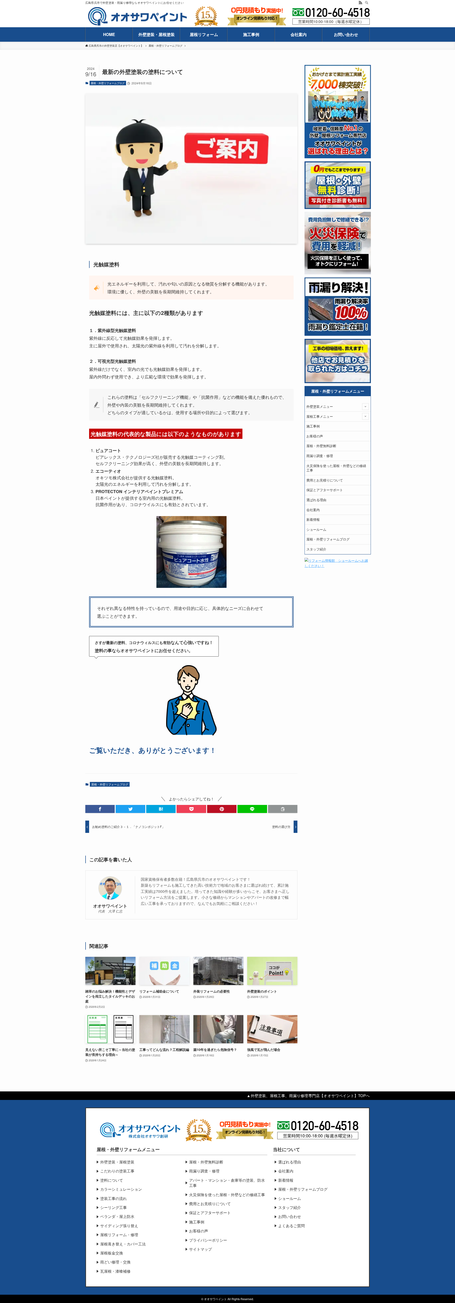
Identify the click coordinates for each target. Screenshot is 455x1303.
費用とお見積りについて (324, 480)
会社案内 (313, 509)
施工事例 (313, 426)
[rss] (360, 2)
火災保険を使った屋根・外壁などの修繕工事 (336, 468)
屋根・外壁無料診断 (321, 445)
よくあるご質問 (291, 1225)
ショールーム (316, 529)
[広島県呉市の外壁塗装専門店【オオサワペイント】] (137, 16)
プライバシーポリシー (208, 1240)
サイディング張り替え (119, 1225)
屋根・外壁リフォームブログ (108, 83)
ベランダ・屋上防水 (117, 1216)
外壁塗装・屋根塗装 (117, 1162)
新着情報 (313, 519)
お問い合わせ (289, 1216)
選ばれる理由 (316, 499)
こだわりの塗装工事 (117, 1171)
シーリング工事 (113, 1207)
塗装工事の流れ (113, 1198)
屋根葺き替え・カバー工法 (123, 1244)
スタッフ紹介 (316, 549)
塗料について (111, 1180)
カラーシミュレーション (121, 1189)
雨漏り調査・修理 (319, 455)
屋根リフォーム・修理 (119, 1234)
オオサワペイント (110, 905)
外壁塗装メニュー (319, 406)
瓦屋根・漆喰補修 (115, 1271)
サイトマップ (200, 1249)
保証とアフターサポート (324, 489)
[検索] (367, 2)
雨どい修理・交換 (115, 1262)
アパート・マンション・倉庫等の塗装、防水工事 (227, 1182)
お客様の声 (314, 436)
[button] (100, 809)
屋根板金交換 (111, 1253)
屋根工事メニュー (319, 416)
